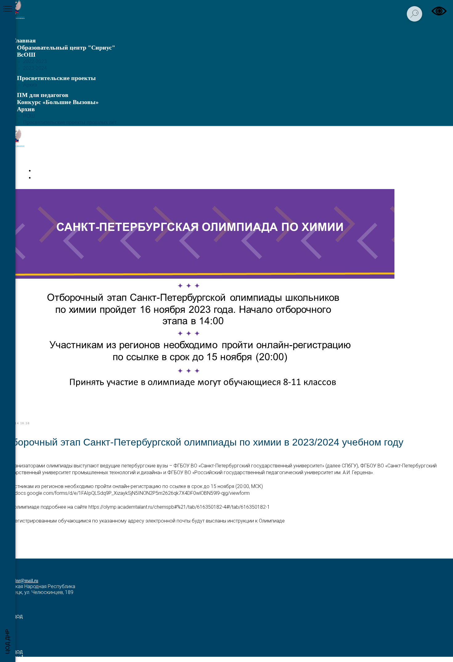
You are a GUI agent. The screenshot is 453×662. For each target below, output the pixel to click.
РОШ (29, 116)
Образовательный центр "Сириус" (66, 47)
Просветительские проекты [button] (56, 78)
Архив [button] (26, 109)
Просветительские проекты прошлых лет (69, 122)
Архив (30, 84)
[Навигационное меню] (7, 9)
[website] (20, 632)
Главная (24, 40)
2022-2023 (35, 61)
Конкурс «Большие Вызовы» (58, 102)
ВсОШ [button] (26, 54)
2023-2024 (35, 68)
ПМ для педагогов (42, 94)
